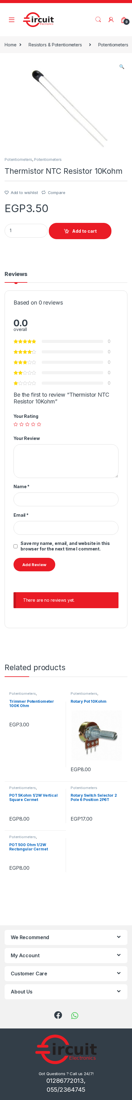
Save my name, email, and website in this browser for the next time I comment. (65, 546)
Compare (56, 192)
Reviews (16, 274)
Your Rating (26, 416)
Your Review (27, 438)
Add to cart (84, 231)
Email (21, 515)
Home (10, 44)
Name (21, 486)
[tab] (16, 276)
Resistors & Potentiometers (55, 44)
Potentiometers (18, 159)
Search (98, 19)
